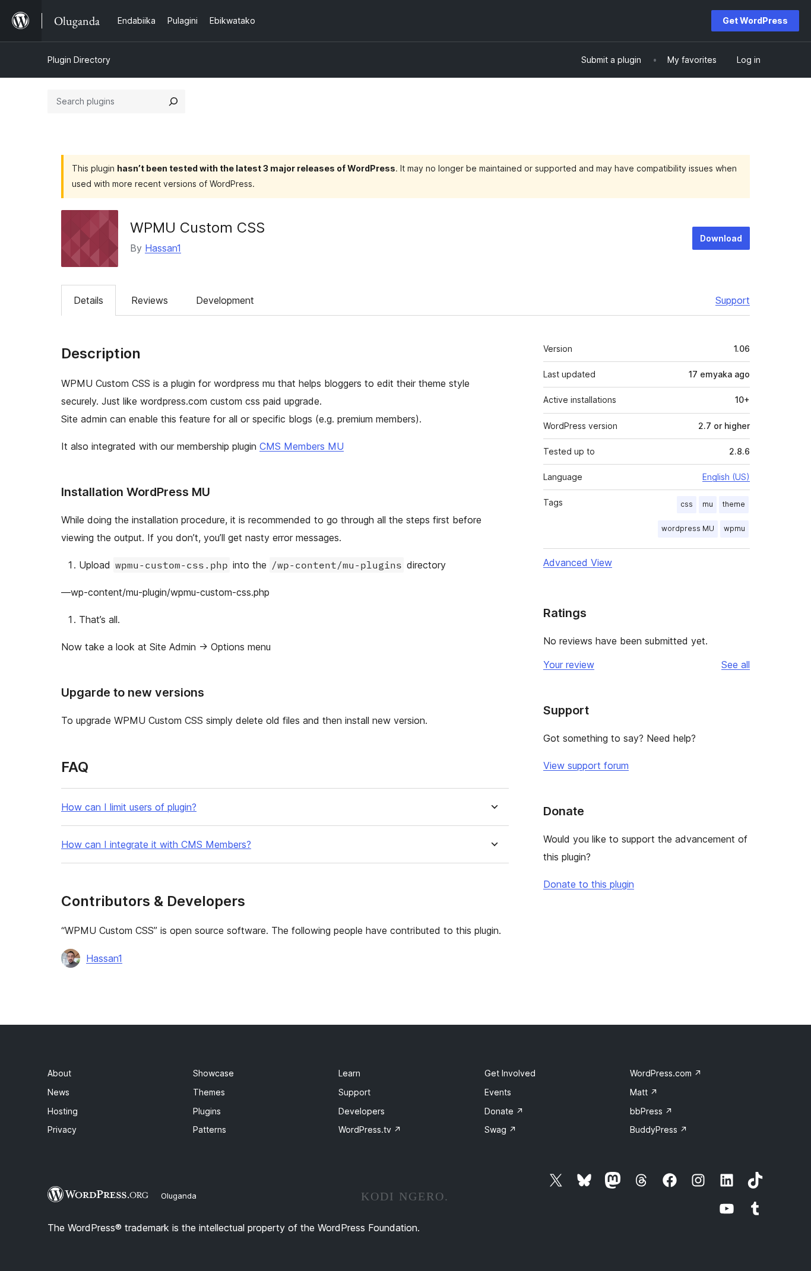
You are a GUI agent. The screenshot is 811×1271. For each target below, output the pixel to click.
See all (735, 665)
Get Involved (510, 1073)
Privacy (62, 1129)
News (58, 1092)
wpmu (734, 528)
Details (88, 300)
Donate (504, 1111)
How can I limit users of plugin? (129, 807)
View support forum (586, 765)
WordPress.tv (369, 1129)
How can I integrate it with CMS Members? (156, 844)
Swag (500, 1129)
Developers (361, 1111)
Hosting (62, 1111)
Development (225, 300)
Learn (349, 1073)
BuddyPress (659, 1129)
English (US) (726, 477)
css (686, 504)
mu (707, 504)
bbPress (651, 1111)
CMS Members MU (301, 446)
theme (734, 504)
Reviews (149, 300)
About (59, 1073)
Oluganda (179, 1195)
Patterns (209, 1129)
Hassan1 (163, 248)
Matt (644, 1092)
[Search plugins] (173, 101)
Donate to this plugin (588, 884)
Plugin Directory (78, 60)
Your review (568, 665)
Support (732, 300)
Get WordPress (755, 20)
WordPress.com (666, 1073)
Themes (209, 1092)
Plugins (207, 1111)
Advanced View (577, 562)
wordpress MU (687, 528)
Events (497, 1092)
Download (721, 238)
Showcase (213, 1073)
